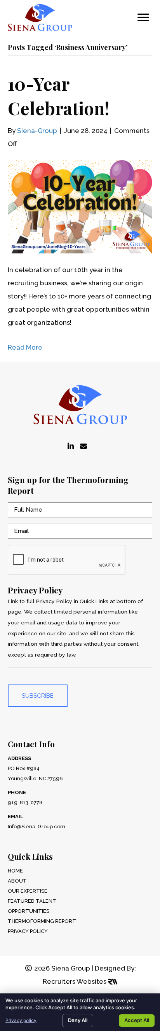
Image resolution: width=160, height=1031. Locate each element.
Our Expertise (27, 891)
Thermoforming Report (42, 921)
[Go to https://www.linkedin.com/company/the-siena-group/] (70, 446)
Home (15, 871)
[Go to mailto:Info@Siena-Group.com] (83, 446)
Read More (25, 347)
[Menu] (143, 17)
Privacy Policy (28, 931)
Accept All (136, 1020)
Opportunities (28, 911)
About (17, 881)
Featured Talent (32, 901)
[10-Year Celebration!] (80, 206)
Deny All (77, 1020)
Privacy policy (21, 1020)
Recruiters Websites (75, 981)
